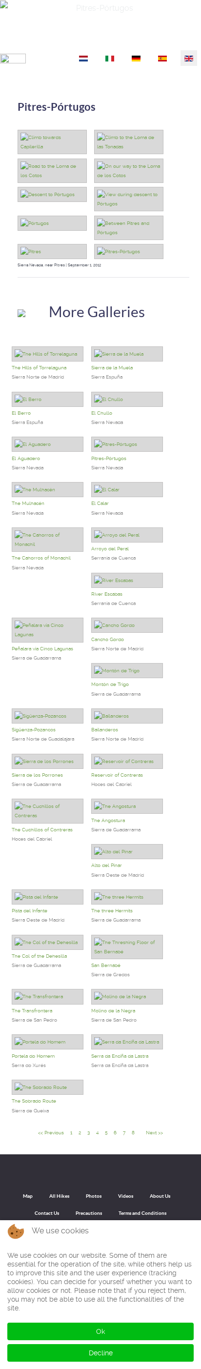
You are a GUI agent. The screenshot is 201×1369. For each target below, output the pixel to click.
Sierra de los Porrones (37, 775)
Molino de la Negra (113, 1010)
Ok (100, 1331)
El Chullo (101, 413)
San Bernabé (106, 965)
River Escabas (106, 594)
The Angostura (108, 820)
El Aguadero (26, 458)
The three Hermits (112, 910)
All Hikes (59, 1196)
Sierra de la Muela (112, 367)
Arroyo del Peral (110, 548)
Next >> (154, 1132)
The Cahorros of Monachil (41, 558)
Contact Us (47, 1213)
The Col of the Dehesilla (39, 956)
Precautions (89, 1213)
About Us (160, 1196)
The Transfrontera (32, 1010)
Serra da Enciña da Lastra (119, 1056)
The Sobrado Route (34, 1101)
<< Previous (51, 1132)
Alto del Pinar (106, 865)
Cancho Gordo (107, 639)
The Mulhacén (28, 503)
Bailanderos (104, 729)
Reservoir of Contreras (117, 775)
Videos (125, 1196)
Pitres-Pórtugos (57, 107)
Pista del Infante (29, 910)
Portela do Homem (33, 1056)
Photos (93, 1196)
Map (28, 1196)
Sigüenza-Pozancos (34, 729)
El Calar (100, 503)
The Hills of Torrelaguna (39, 367)
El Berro (21, 413)
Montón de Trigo (110, 684)
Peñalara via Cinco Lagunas (42, 648)
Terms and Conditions (142, 1213)
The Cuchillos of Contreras (42, 829)
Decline (101, 1353)
